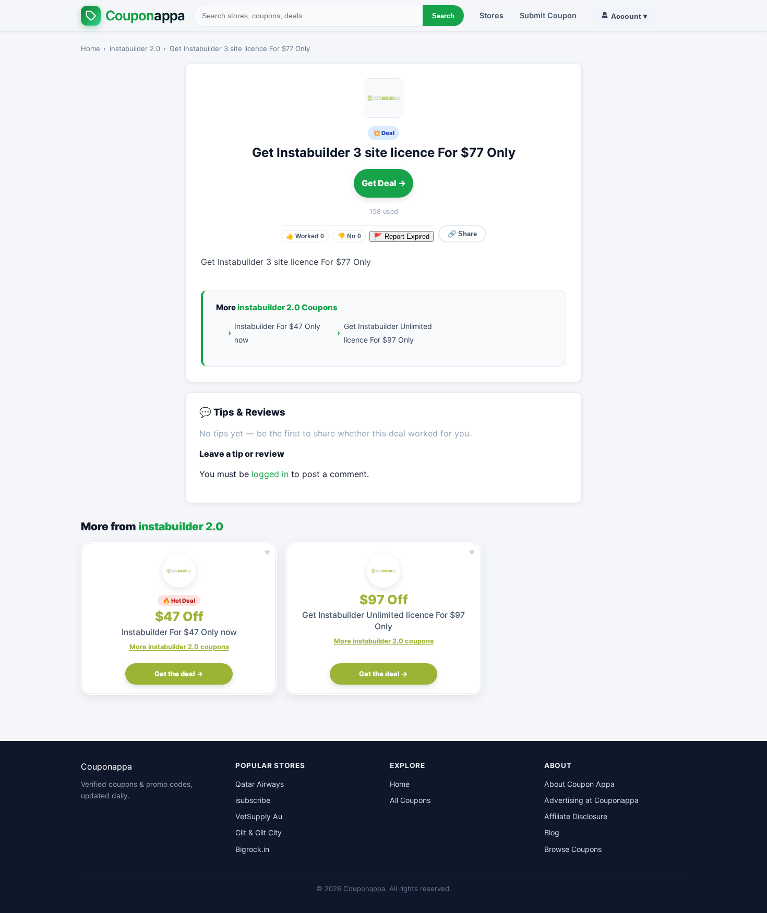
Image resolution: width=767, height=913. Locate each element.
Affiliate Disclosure (575, 816)
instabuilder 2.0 (135, 48)
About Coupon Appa (579, 784)
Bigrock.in (252, 849)
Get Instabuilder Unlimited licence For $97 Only (388, 333)
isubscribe (252, 800)
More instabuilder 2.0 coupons (179, 647)
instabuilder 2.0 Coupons (287, 307)
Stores (492, 15)
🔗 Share (462, 234)
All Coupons (410, 800)
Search (443, 16)
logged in (270, 474)
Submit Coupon (548, 15)
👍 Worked (305, 236)
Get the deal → (178, 673)
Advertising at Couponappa (591, 800)
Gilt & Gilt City (258, 832)
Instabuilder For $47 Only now (277, 333)
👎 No (349, 236)
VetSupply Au (258, 816)
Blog (551, 832)
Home (90, 48)
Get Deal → (384, 183)
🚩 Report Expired (401, 236)
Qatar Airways (259, 784)
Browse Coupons (573, 849)
